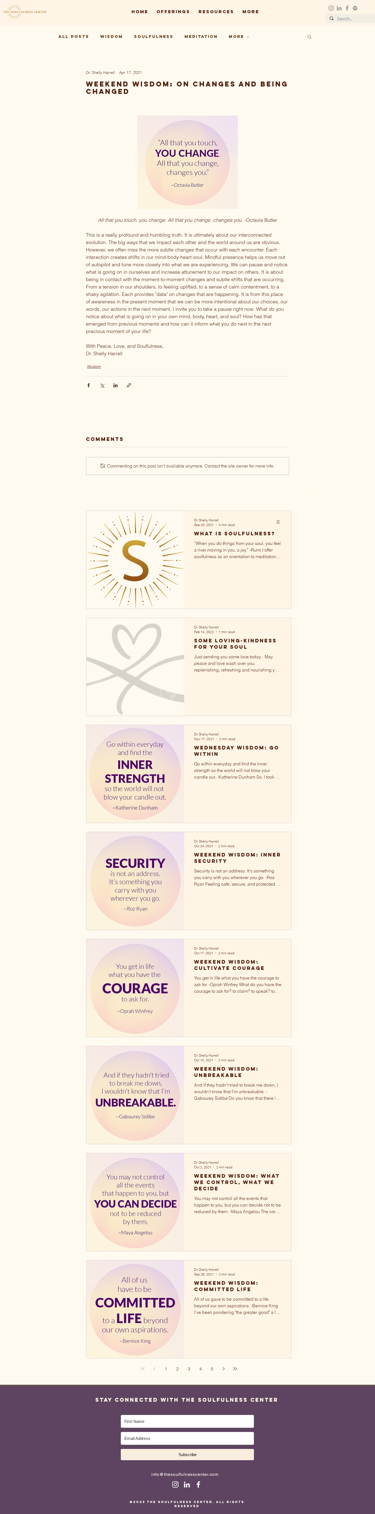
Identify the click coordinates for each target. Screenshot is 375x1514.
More (236, 36)
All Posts (73, 36)
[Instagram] (331, 8)
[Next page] (223, 1369)
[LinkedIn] (339, 8)
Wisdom (111, 36)
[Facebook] (347, 8)
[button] (173, 11)
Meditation (201, 36)
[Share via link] (128, 385)
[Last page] (235, 1369)
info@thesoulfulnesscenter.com (185, 1474)
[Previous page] (154, 1369)
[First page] (143, 1369)
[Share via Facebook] (88, 385)
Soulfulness (153, 36)
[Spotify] (355, 8)
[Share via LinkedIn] (115, 385)
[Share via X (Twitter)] (102, 385)
